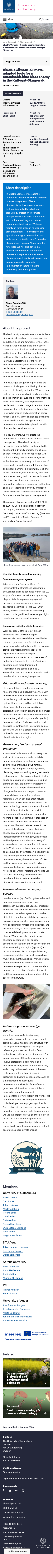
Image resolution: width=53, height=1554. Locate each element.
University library (13, 1512)
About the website (12, 1532)
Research (12, 42)
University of (13, 153)
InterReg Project (11, 103)
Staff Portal (10, 1507)
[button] (18, 19)
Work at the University (14, 1516)
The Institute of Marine (12, 148)
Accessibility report (13, 1547)
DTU (8, 139)
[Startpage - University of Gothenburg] (43, 1543)
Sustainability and (12, 166)
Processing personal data (13, 1537)
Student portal (12, 1503)
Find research (26, 42)
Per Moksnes (9, 1212)
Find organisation (11, 1471)
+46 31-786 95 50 (14, 312)
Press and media (11, 1523)
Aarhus (12, 142)
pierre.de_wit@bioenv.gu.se (19, 314)
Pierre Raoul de (16, 303)
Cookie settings (11, 1543)
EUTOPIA (8, 1528)
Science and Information (9, 173)
